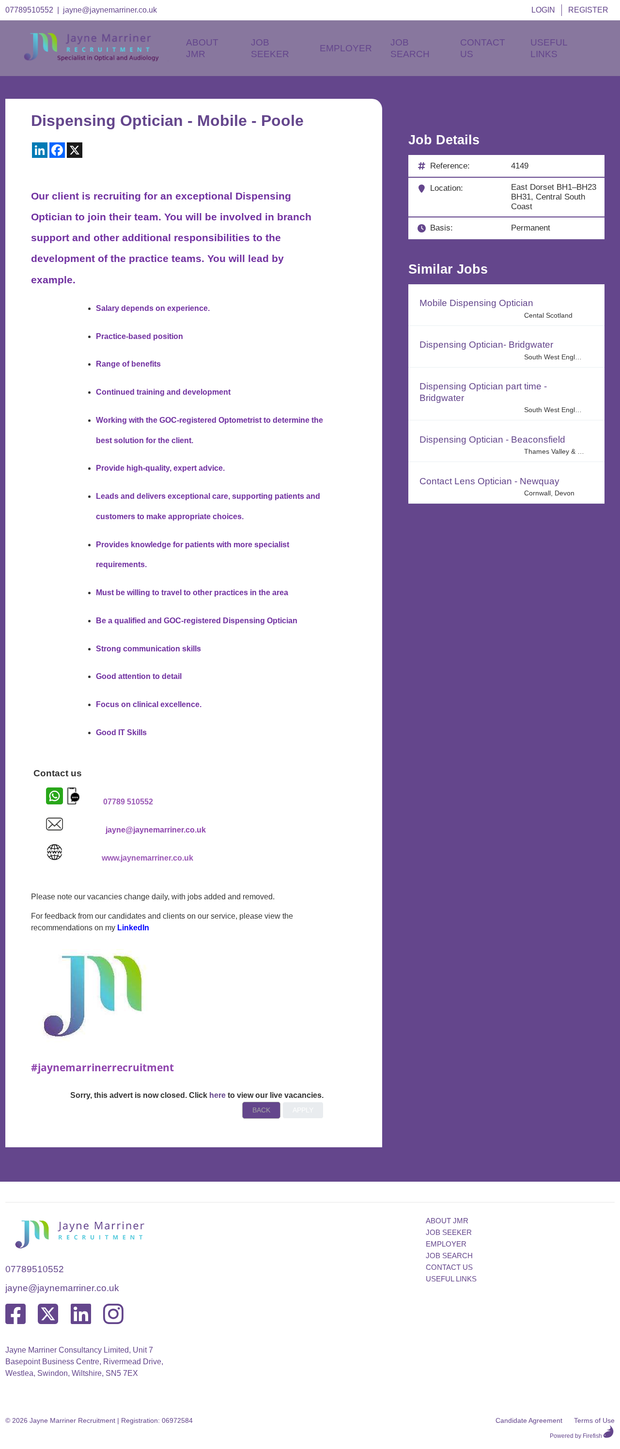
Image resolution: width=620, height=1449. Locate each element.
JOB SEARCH (449, 1255)
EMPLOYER (446, 1244)
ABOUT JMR (447, 1221)
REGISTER (588, 10)
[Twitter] (48, 1314)
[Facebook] (15, 1314)
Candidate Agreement (529, 1420)
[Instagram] (113, 1314)
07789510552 (29, 10)
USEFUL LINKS (451, 1279)
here (217, 1095)
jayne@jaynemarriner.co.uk (110, 10)
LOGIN (543, 10)
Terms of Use (594, 1420)
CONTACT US (449, 1267)
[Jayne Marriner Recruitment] (99, 59)
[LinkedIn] (81, 1314)
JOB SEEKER (449, 1232)
